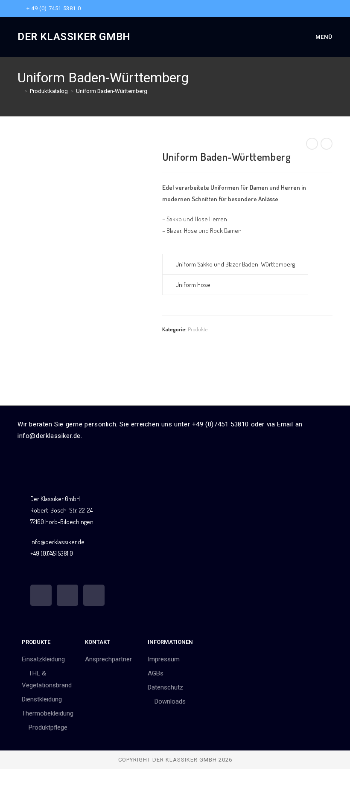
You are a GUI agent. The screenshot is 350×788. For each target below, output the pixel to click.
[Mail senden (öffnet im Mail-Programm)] (328, 8)
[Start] (20, 91)
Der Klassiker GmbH (74, 37)
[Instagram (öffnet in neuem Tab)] (320, 8)
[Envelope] (94, 595)
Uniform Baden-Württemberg (111, 91)
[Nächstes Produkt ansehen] (326, 144)
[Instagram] (67, 595)
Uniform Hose (192, 285)
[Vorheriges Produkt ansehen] (312, 144)
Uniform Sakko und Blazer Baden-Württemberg (235, 264)
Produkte (197, 329)
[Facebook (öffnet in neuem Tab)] (310, 8)
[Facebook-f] (41, 595)
